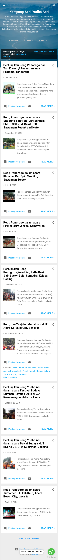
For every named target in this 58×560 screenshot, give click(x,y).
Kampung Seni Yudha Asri (29, 12)
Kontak (28, 40)
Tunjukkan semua (44, 51)
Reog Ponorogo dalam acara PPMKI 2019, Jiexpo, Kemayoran (24, 224)
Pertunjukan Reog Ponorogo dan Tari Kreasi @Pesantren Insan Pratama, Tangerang (24, 68)
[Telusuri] (54, 5)
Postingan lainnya (29, 539)
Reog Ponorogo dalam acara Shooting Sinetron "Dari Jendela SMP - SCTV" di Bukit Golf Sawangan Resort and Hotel (24, 122)
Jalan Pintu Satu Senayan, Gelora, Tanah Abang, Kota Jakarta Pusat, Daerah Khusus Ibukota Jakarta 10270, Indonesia (26, 371)
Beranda (14, 40)
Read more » (48, 106)
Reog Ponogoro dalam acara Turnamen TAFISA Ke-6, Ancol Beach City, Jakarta (22, 493)
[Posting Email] (29, 107)
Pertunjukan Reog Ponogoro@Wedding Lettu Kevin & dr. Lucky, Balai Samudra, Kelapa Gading (25, 274)
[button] (53, 65)
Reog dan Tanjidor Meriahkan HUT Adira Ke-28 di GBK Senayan (25, 326)
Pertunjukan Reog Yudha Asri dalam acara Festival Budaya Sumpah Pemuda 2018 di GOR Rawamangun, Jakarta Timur (22, 392)
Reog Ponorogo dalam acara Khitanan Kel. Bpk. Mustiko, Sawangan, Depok (21, 176)
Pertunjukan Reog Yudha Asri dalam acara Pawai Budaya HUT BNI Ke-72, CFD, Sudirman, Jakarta (25, 443)
